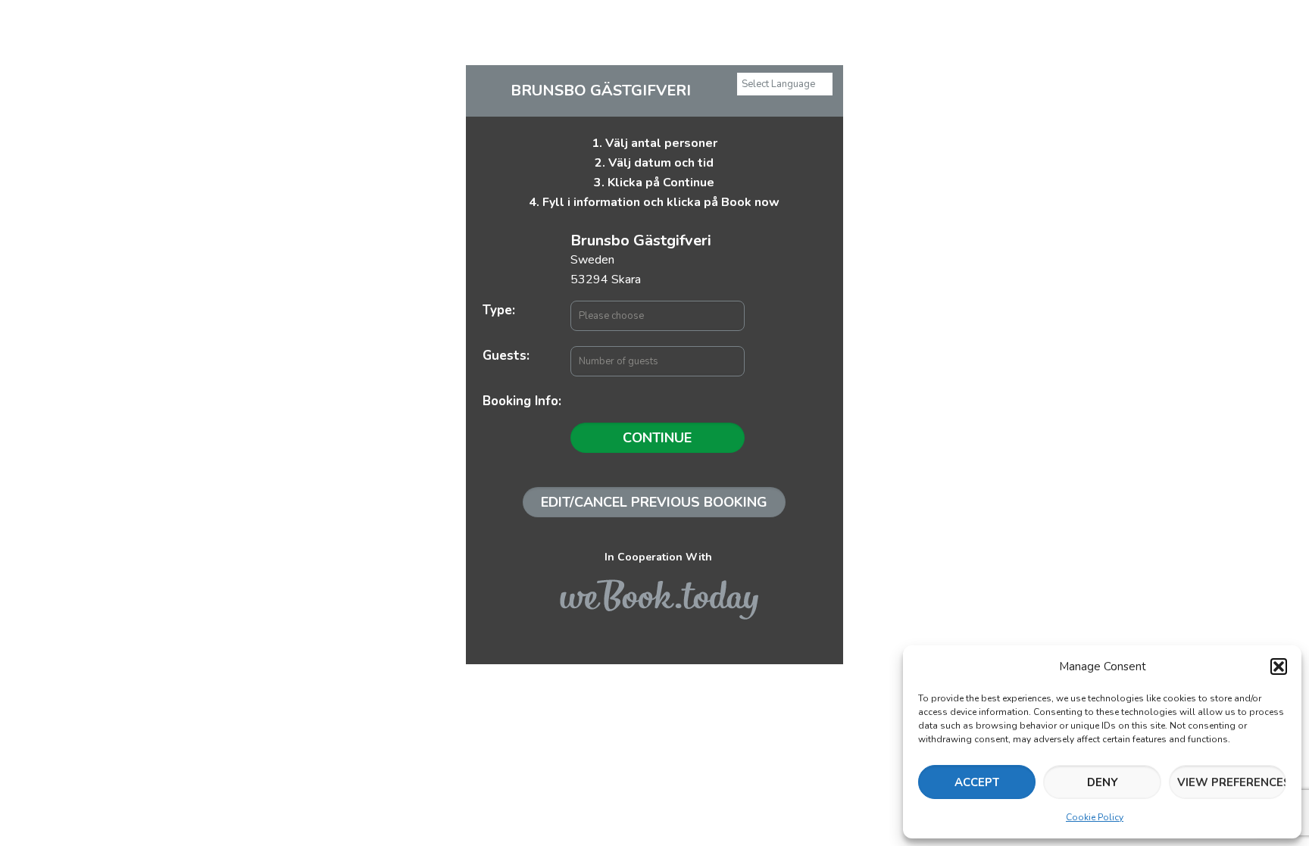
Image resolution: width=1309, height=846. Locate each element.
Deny (1102, 782)
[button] (1278, 666)
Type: (499, 310)
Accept (976, 782)
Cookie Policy (1094, 817)
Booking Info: (522, 401)
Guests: (506, 355)
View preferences (1231, 782)
